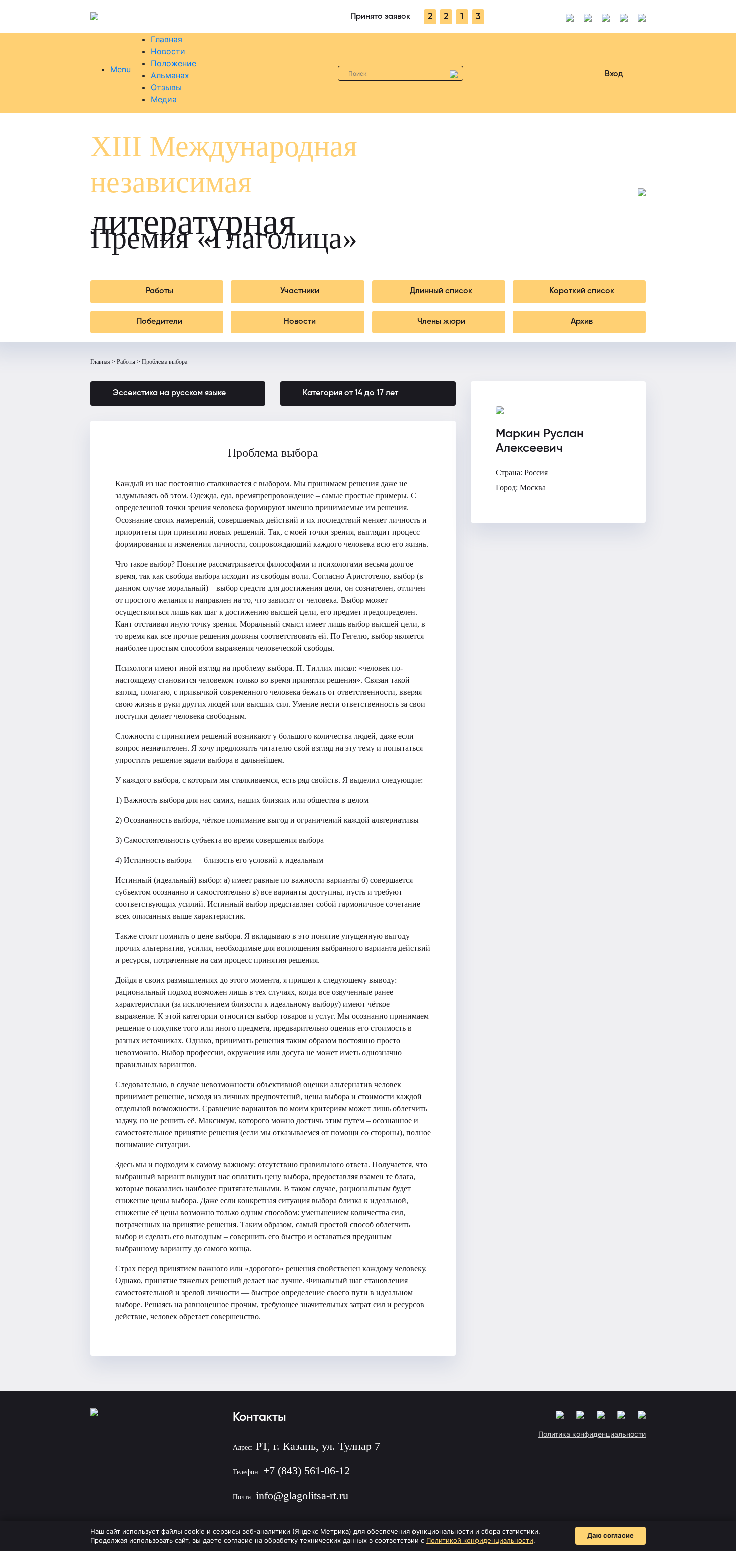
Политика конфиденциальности (592, 1434)
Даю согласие (610, 1535)
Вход (614, 74)
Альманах (170, 75)
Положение (173, 63)
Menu (120, 69)
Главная (166, 39)
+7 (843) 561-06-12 (306, 1470)
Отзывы (166, 87)
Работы (126, 361)
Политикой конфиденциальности (479, 1540)
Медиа (164, 99)
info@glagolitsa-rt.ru (302, 1495)
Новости (168, 51)
